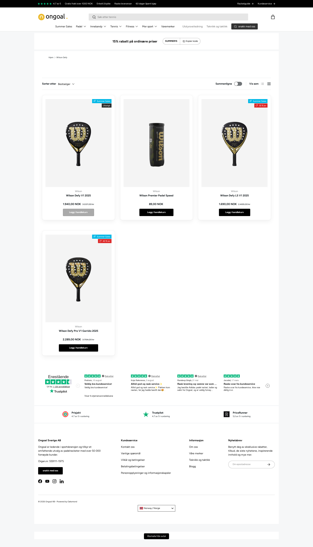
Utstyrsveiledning (192, 26)
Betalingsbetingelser (133, 466)
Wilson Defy (61, 57)
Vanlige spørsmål (131, 453)
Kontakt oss (127, 446)
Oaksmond (72, 501)
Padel (79, 26)
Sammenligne (224, 83)
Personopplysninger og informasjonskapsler (146, 472)
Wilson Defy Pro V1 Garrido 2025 (78, 330)
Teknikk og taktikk (217, 26)
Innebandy (96, 26)
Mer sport (147, 26)
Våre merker (196, 453)
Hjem (51, 57)
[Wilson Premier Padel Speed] (157, 143)
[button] (272, 17)
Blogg (192, 466)
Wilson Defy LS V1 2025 (234, 195)
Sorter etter (49, 83)
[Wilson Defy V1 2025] (78, 143)
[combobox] (168, 17)
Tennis (114, 26)
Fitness (130, 26)
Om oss (193, 446)
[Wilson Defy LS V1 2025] (234, 143)
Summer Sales (63, 26)
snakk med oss (50, 470)
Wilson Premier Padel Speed (156, 195)
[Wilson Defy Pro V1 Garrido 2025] (78, 278)
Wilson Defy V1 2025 (78, 195)
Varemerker (168, 26)
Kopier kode (192, 41)
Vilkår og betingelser (133, 459)
